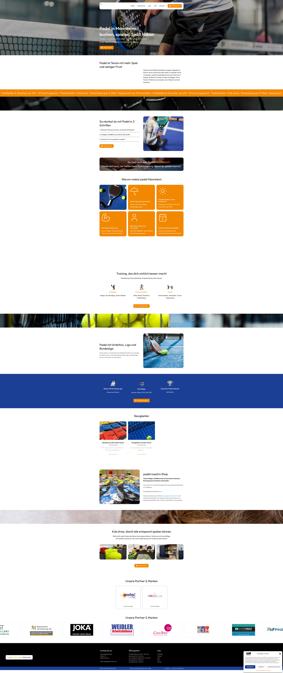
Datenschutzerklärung (260, 670)
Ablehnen (261, 666)
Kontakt (162, 6)
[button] (280, 654)
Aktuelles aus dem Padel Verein (113, 443)
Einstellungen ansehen (274, 666)
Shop (149, 6)
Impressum (268, 670)
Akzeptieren (250, 666)
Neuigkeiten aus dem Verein (141, 443)
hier (161, 491)
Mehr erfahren (113, 454)
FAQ (155, 6)
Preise (133, 6)
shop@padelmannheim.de (171, 496)
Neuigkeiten (141, 6)
